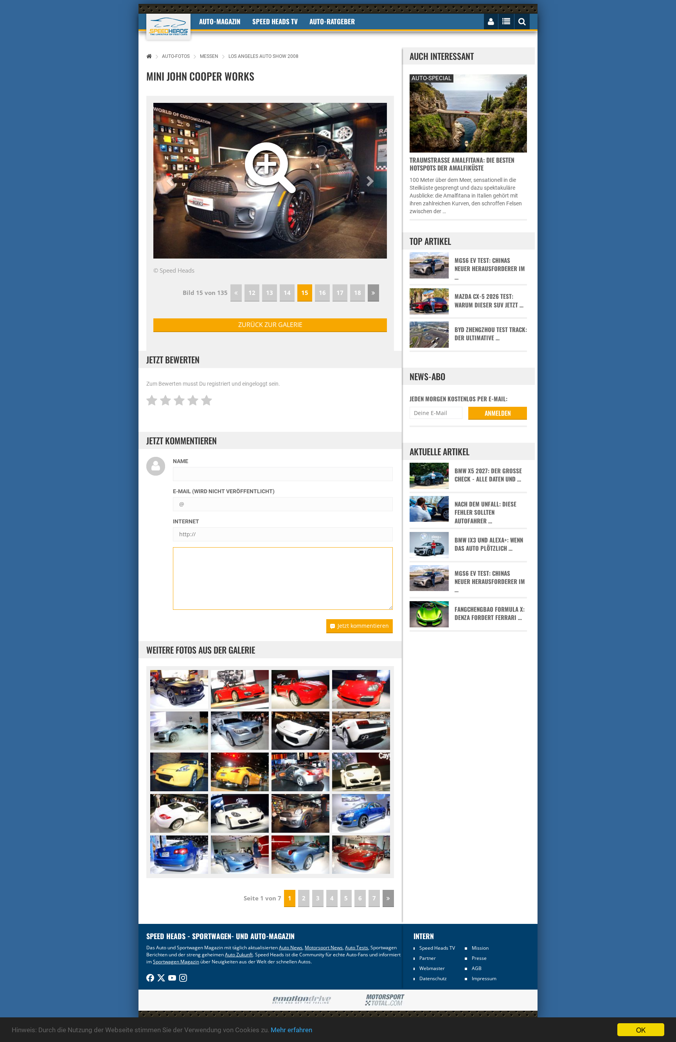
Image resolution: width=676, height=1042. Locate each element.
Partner (427, 958)
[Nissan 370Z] (179, 772)
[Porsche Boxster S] (240, 689)
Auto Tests (356, 947)
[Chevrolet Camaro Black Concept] (179, 689)
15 (304, 292)
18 (357, 292)
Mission (480, 948)
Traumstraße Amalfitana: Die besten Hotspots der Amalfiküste (462, 163)
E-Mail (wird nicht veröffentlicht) (224, 491)
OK (640, 1030)
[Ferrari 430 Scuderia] (361, 854)
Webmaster (432, 968)
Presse (479, 958)
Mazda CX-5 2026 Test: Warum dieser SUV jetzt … (489, 300)
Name (180, 461)
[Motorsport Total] (385, 1000)
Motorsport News (324, 947)
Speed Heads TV (437, 948)
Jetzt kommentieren (363, 625)
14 (287, 292)
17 (339, 292)
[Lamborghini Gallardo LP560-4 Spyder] (300, 730)
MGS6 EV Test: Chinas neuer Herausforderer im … (490, 268)
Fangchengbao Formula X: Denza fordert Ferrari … (490, 613)
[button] (171, 181)
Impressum (484, 978)
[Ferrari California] (240, 854)
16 (322, 292)
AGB (477, 968)
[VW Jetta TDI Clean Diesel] (361, 813)
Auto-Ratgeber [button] (332, 21)
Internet (186, 521)
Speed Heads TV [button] (275, 21)
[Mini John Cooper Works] (300, 813)
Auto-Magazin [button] (220, 21)
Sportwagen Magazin (176, 961)
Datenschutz (433, 978)
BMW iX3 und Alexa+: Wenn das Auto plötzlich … (489, 544)
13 (269, 292)
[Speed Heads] (168, 27)
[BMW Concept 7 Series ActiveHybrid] (179, 730)
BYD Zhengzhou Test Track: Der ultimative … (491, 333)
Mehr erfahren (291, 1030)
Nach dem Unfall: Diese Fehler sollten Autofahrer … (485, 512)
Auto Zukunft (239, 954)
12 (251, 292)
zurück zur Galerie (270, 324)
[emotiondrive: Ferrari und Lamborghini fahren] (301, 1000)
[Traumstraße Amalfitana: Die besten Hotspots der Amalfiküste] (468, 112)
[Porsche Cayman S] (361, 772)
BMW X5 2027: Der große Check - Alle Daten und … (488, 475)
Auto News (290, 947)
